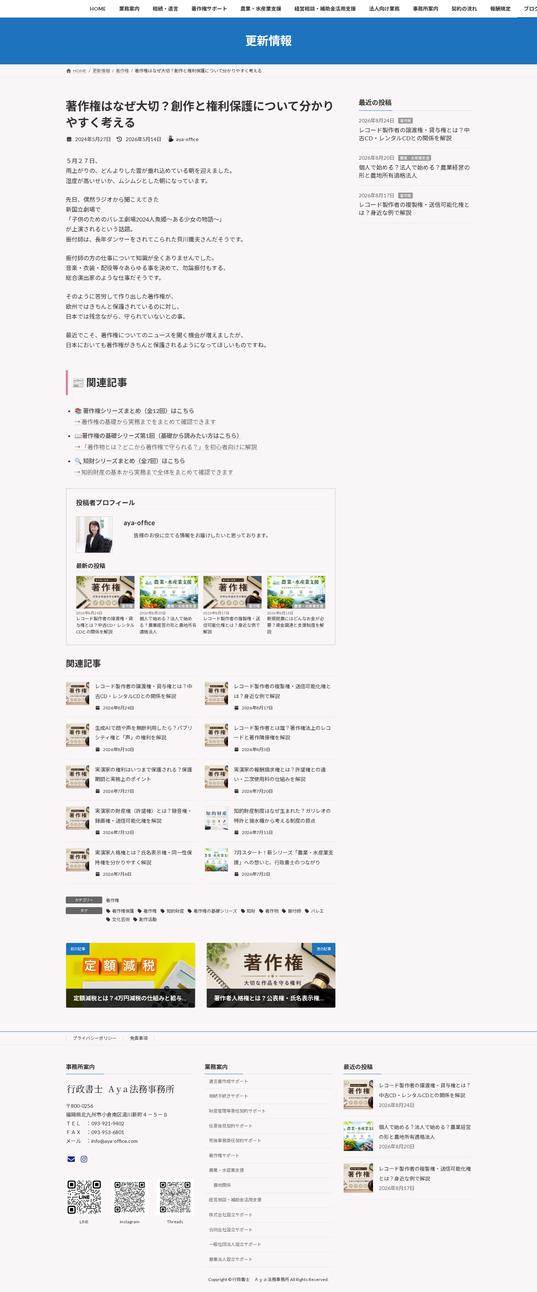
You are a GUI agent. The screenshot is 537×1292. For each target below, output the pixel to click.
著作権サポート (224, 1155)
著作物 (271, 911)
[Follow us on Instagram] (84, 1159)
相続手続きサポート (228, 1096)
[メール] (71, 1159)
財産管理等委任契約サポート (237, 1111)
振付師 (294, 911)
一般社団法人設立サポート (235, 1244)
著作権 (127, 606)
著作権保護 (123, 911)
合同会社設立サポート (231, 1229)
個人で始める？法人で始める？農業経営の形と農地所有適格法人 (168, 625)
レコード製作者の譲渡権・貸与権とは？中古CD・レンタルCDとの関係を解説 (105, 625)
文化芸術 (121, 919)
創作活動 (148, 919)
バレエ (317, 911)
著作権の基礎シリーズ (215, 911)
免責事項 (139, 1038)
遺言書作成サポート (228, 1081)
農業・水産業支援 (181, 606)
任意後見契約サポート (231, 1125)
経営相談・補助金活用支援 (235, 1199)
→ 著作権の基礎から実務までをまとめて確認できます (145, 421)
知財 (251, 911)
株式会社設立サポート (231, 1214)
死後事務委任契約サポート (235, 1140)
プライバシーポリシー (95, 1038)
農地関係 (222, 1185)
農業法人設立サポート (231, 1259)
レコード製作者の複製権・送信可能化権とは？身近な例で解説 (231, 625)
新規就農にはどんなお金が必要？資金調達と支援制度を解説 (295, 625)
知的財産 (175, 911)
